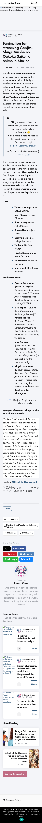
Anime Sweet (14, 3)
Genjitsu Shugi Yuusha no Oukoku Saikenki (22, 526)
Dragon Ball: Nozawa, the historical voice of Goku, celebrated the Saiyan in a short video (25, 735)
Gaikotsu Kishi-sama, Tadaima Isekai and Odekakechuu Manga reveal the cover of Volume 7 (27, 671)
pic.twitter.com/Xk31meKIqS (23, 145)
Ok (22, 820)
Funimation (12, 519)
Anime (7, 508)
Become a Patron (13, 800)
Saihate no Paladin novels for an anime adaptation (26, 704)
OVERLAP (27, 533)
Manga (34, 684)
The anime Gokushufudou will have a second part (26, 638)
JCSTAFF (11, 533)
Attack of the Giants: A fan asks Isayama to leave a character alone (16, 757)
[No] (39, 815)
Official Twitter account (24, 482)
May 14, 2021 (23, 154)
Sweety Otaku (16, 34)
